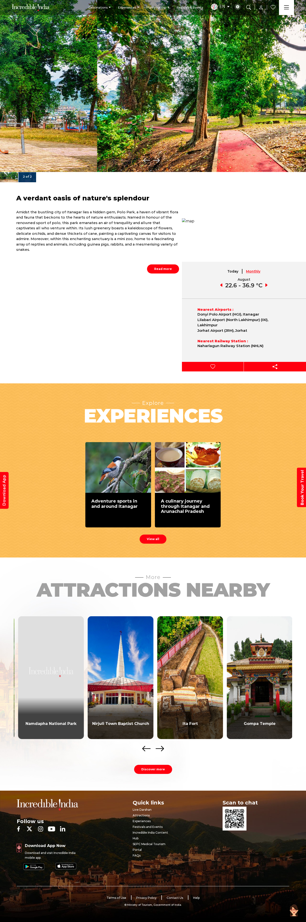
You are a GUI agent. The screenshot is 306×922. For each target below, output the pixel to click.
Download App (4, 490)
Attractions (141, 815)
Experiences (127, 7)
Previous (146, 160)
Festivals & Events (190, 7)
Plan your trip (156, 7)
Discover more (153, 769)
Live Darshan (142, 809)
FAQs (137, 855)
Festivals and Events (148, 827)
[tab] (233, 271)
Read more (163, 269)
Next (156, 160)
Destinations (98, 7)
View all (153, 539)
